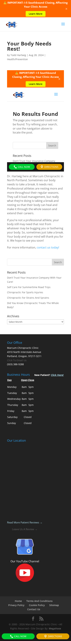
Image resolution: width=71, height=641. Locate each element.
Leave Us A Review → (24, 529)
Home (18, 601)
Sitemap (54, 605)
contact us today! (48, 247)
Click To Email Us (17, 360)
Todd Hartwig (18, 55)
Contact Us (33, 609)
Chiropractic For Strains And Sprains (28, 297)
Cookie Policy (37, 605)
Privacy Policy (16, 605)
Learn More (35, 13)
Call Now (19, 636)
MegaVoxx (55, 628)
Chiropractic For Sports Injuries (25, 292)
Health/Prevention (17, 59)
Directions (54, 636)
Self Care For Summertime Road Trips (28, 287)
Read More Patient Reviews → (24, 522)
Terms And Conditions (39, 601)
